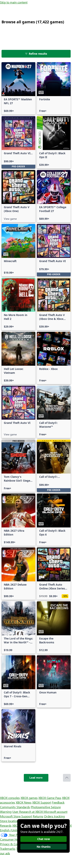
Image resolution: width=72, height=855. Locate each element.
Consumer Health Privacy (17, 839)
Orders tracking (54, 816)
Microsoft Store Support (16, 816)
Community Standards (15, 807)
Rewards (6, 825)
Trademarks (7, 849)
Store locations (10, 821)
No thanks (43, 846)
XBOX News (23, 802)
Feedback (58, 802)
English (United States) (15, 830)
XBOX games (29, 798)
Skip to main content (13, 2)
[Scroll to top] (67, 778)
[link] (18, 88)
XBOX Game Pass (49, 798)
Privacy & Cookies (12, 844)
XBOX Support (41, 802)
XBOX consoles (10, 798)
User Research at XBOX (28, 812)
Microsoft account (55, 812)
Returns (38, 816)
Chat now (43, 839)
